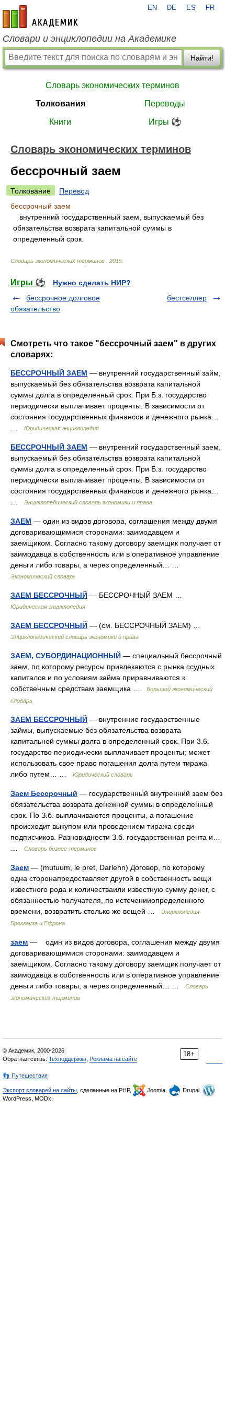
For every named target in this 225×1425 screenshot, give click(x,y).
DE (171, 7)
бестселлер (187, 298)
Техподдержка (67, 1059)
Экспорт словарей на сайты (40, 1090)
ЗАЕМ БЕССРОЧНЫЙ (48, 595)
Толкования (60, 103)
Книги (60, 121)
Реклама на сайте (113, 1059)
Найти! (201, 58)
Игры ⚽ (165, 121)
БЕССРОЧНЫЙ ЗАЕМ (48, 373)
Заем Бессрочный (43, 793)
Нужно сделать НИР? (92, 283)
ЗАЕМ (20, 521)
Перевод (74, 191)
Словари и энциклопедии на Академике (89, 38)
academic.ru (40, 16)
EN (152, 7)
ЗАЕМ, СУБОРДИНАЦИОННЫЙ (65, 655)
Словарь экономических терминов (112, 85)
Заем (19, 867)
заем (19, 942)
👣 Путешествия (25, 1075)
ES (191, 7)
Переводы (164, 103)
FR (210, 7)
